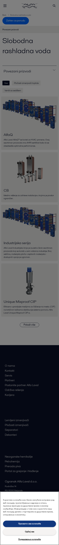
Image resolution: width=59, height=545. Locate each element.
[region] (29, 518)
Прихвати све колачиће (29, 523)
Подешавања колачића (29, 539)
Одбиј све (29, 531)
